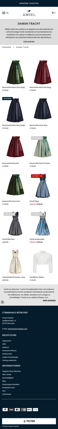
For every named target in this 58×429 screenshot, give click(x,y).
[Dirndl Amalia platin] (43, 224)
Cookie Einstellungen (10, 357)
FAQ (3, 391)
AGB (4, 344)
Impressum (6, 341)
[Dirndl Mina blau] (15, 224)
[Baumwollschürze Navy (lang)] (15, 110)
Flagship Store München (11, 371)
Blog (4, 381)
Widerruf (5, 347)
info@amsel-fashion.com (17, 329)
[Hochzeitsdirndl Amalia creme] (15, 262)
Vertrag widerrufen (9, 360)
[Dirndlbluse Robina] (43, 262)
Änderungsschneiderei (10, 384)
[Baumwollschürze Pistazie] (43, 148)
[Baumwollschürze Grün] (15, 186)
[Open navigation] (10, 13)
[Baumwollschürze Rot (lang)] (43, 72)
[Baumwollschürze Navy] (43, 110)
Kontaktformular (8, 388)
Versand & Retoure (9, 351)
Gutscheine (6, 394)
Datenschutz (7, 354)
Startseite (6, 47)
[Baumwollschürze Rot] (15, 148)
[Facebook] (3, 422)
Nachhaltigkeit (7, 378)
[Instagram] (7, 422)
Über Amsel (6, 374)
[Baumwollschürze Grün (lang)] (15, 72)
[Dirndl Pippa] (43, 186)
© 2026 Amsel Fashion (10, 426)
